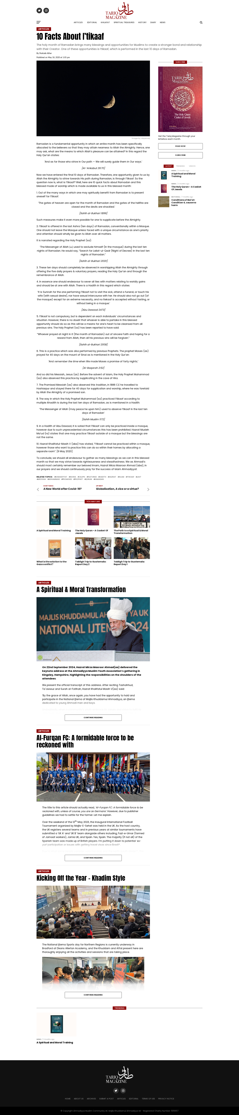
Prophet (78, 479)
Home (68, 1098)
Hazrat (112, 477)
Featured (92, 477)
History (142, 22)
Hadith (102, 477)
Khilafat (105, 22)
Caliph (82, 477)
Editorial (92, 22)
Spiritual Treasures (124, 22)
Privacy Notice (166, 1098)
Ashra (73, 477)
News (162, 22)
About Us (79, 1098)
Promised (67, 479)
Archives (91, 1098)
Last (139, 477)
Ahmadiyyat (61, 477)
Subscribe (180, 155)
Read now (180, 146)
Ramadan (99, 479)
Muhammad (54, 479)
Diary (153, 22)
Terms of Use (148, 1098)
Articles (78, 22)
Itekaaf (130, 477)
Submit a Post (106, 1098)
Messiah (42, 479)
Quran (88, 479)
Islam (121, 477)
